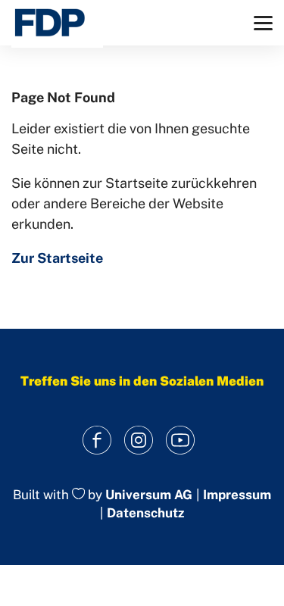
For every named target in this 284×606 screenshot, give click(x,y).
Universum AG (148, 494)
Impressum (237, 495)
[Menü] (263, 23)
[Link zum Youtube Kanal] (180, 440)
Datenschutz (145, 513)
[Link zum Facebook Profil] (97, 440)
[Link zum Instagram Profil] (138, 440)
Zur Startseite (57, 258)
